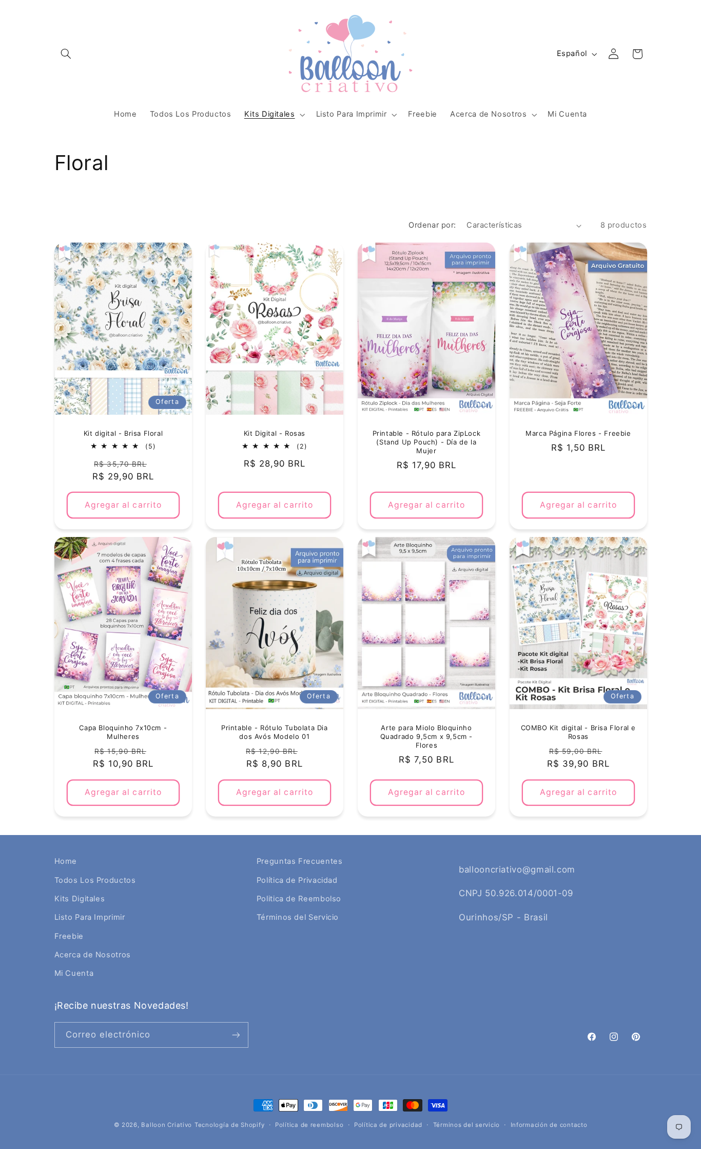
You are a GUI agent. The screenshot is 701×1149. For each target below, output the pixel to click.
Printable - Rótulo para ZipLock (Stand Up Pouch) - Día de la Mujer (427, 442)
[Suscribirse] (235, 1034)
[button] (66, 54)
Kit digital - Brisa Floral (123, 433)
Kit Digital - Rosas (274, 433)
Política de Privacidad (297, 880)
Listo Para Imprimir (89, 917)
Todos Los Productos (95, 880)
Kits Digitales (79, 898)
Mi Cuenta (74, 973)
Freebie (69, 936)
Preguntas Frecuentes (300, 861)
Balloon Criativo (166, 1124)
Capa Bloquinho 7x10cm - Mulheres (123, 732)
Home (65, 861)
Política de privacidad (388, 1124)
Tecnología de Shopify (229, 1124)
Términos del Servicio (298, 917)
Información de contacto (549, 1124)
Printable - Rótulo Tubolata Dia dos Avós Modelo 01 (274, 732)
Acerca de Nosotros (92, 954)
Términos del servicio (466, 1124)
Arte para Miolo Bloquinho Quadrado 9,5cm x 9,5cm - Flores (426, 736)
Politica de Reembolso (299, 898)
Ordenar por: (432, 225)
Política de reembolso (309, 1124)
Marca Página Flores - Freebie (578, 433)
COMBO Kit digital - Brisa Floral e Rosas (577, 732)
